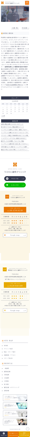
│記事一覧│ (15, 28)
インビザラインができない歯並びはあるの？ (14, 138)
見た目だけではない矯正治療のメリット (12, 127)
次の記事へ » (25, 28)
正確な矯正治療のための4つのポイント (12, 124)
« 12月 (3, 116)
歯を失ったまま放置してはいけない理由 (12, 141)
